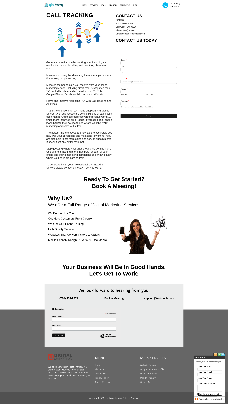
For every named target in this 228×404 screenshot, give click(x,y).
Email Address (58, 316)
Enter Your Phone (204, 378)
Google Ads (146, 382)
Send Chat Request (210, 398)
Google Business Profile (152, 369)
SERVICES (94, 5)
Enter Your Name (204, 366)
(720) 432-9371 (176, 6)
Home (98, 365)
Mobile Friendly (148, 377)
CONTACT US (125, 5)
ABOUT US (113, 5)
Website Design (148, 365)
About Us (99, 369)
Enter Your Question (206, 384)
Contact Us (100, 373)
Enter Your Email (204, 372)
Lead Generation (148, 373)
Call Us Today (175, 3)
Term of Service (102, 382)
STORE (104, 5)
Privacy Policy (102, 377)
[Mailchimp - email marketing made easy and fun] (108, 338)
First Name (56, 325)
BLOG (135, 5)
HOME (85, 5)
